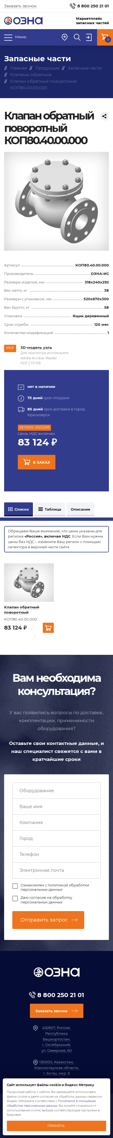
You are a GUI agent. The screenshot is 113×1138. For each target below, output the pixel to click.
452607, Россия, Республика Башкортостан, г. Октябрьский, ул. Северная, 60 (56, 1039)
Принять (55, 1126)
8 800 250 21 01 (93, 6)
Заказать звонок (20, 6)
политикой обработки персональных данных (55, 887)
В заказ (41, 462)
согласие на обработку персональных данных (46, 899)
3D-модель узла (36, 347)
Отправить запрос (44, 920)
